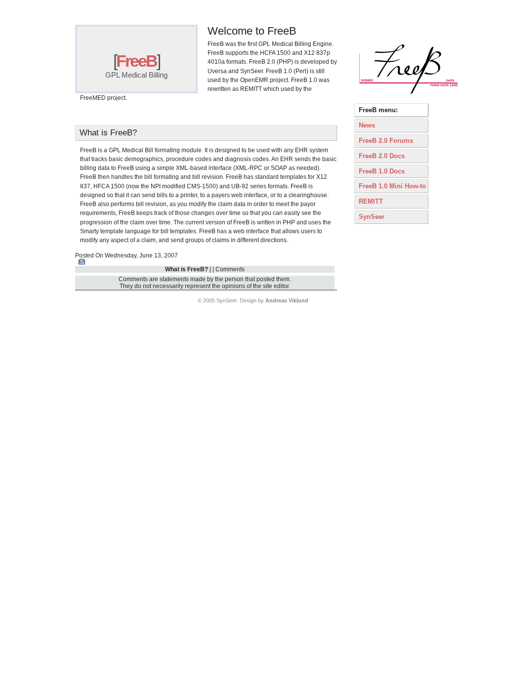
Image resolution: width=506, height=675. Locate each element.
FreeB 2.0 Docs (382, 156)
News (367, 125)
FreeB (136, 60)
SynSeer (371, 216)
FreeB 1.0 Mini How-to (392, 186)
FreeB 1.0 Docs (382, 171)
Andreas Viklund (286, 300)
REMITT (371, 201)
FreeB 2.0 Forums (386, 140)
